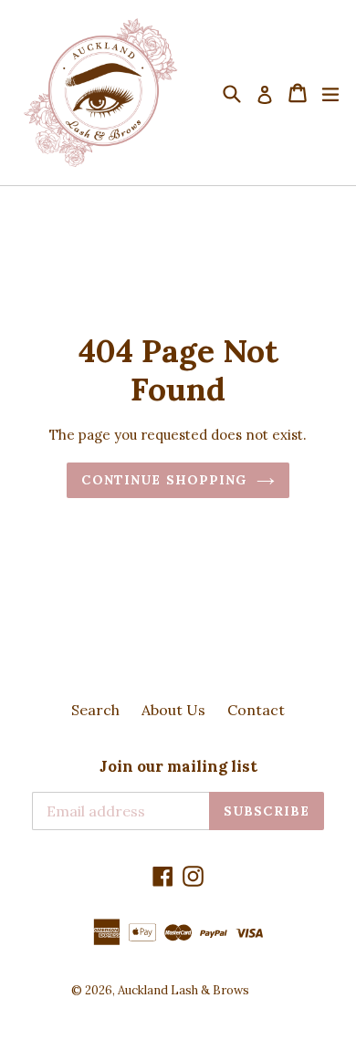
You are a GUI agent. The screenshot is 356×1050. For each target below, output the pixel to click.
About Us (173, 710)
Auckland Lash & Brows (183, 990)
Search (95, 710)
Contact (256, 710)
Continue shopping (163, 480)
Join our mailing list (178, 766)
